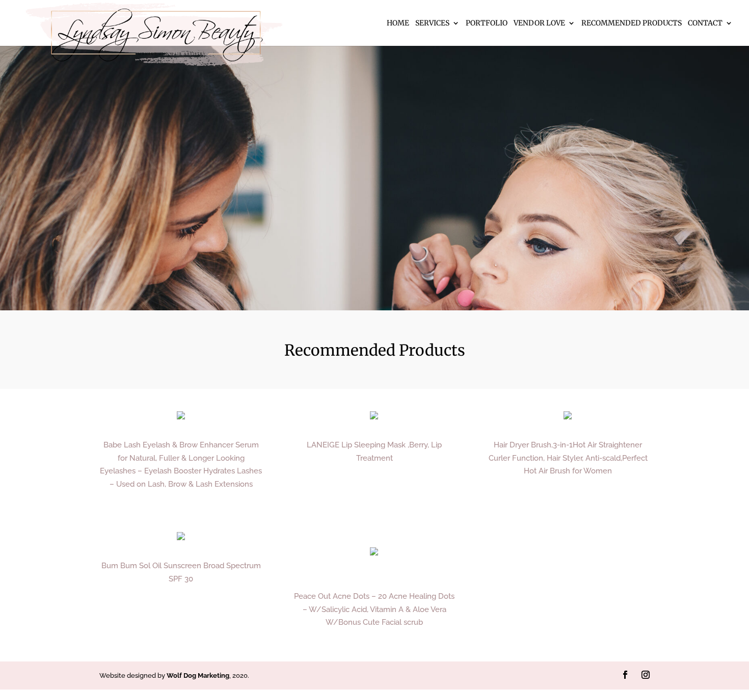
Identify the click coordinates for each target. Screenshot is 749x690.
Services (432, 23)
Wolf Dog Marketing (198, 675)
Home (398, 23)
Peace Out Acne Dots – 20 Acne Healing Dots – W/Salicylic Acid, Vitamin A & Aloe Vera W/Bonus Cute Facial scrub (374, 609)
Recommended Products (631, 23)
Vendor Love (539, 23)
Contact (705, 23)
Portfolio (486, 23)
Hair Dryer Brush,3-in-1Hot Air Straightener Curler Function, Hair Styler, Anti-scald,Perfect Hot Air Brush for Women (568, 457)
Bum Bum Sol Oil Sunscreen (151, 565)
